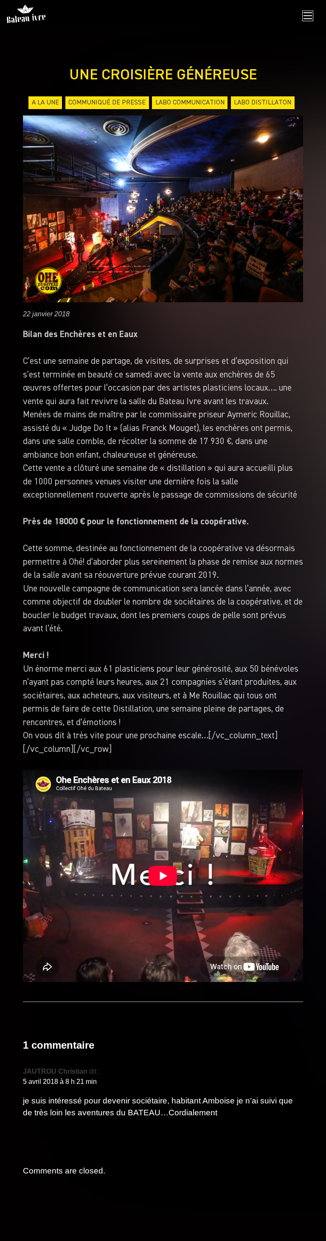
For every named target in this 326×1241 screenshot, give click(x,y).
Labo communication (190, 102)
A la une (45, 102)
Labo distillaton (262, 102)
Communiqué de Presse (107, 102)
